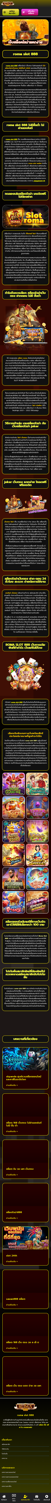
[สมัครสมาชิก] (25, 1496)
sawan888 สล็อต (15, 1299)
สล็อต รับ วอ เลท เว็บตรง (20, 1169)
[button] (36, 4)
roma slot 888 (25, 1415)
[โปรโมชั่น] (36, 1496)
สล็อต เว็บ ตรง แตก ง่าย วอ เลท (23, 1385)
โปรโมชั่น (37, 1499)
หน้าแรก (4, 1499)
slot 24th (11, 1255)
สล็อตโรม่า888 (14, 1212)
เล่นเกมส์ (47, 1499)
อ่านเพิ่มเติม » (12, 1085)
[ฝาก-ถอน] (13, 1495)
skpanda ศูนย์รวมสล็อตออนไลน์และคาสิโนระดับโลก (23, 1078)
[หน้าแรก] (4, 1496)
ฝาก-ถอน (14, 1499)
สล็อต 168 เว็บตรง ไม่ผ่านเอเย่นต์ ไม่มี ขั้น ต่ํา (24, 1124)
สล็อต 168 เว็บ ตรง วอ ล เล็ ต (22, 1342)
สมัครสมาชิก (25, 1499)
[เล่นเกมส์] (46, 1496)
